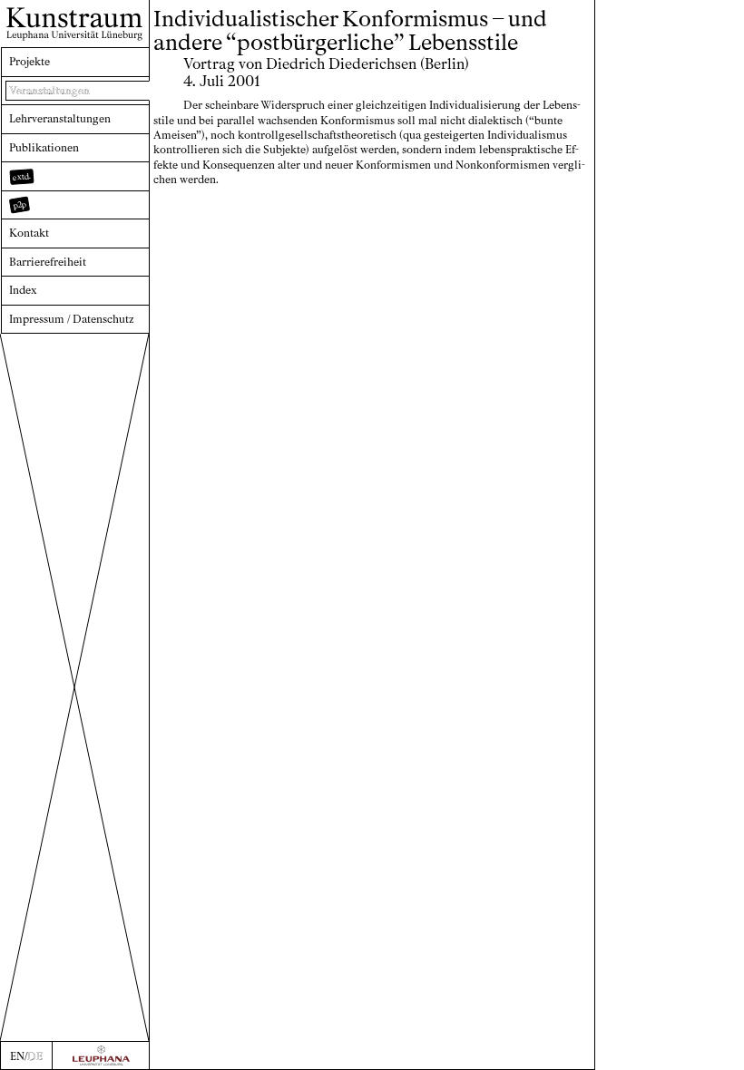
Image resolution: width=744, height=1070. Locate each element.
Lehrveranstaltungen (60, 118)
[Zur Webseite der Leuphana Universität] (101, 1055)
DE (35, 1056)
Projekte (29, 61)
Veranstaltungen (49, 90)
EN (17, 1056)
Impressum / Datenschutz (71, 319)
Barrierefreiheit (47, 262)
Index (23, 290)
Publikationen (44, 147)
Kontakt (29, 233)
